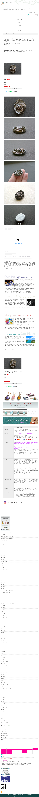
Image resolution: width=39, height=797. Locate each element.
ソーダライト (3, 634)
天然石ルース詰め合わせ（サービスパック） (8, 718)
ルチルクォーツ (3, 703)
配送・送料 (19, 22)
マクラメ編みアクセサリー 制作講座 (7, 538)
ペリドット (3, 682)
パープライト (3, 651)
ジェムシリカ (3, 619)
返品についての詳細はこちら (10, 90)
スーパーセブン (3, 628)
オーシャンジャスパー (5, 569)
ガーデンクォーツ (4, 578)
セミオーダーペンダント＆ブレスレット (8, 536)
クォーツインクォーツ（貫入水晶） (7, 590)
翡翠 (1, 655)
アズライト (3, 553)
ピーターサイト (3, 657)
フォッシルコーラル (4, 665)
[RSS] (1, 791)
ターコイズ (3, 638)
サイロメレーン (3, 609)
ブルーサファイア (4, 672)
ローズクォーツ (3, 709)
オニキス (2, 571)
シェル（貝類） (3, 613)
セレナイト (3, 632)
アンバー (2, 565)
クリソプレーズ (3, 596)
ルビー (2, 705)
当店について (19, 19)
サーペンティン (3, 611)
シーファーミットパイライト (6, 617)
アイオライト (3, 542)
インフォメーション (4, 725)
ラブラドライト (3, 699)
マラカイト (3, 686)
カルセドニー (3, 588)
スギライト (3, 624)
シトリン (2, 615)
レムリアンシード (4, 707)
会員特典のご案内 (4, 733)
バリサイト (3, 653)
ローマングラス (3, 713)
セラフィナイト (3, 630)
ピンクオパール (3, 659)
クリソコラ (3, 594)
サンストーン (3, 607)
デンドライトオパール (5, 647)
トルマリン (3, 649)
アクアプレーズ (3, 544)
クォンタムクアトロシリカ (5, 592)
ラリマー (2, 701)
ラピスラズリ (3, 697)
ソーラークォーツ (4, 636)
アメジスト (3, 559)
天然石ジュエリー (4, 540)
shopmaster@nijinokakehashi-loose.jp (29, 496)
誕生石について (3, 737)
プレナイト (3, 678)
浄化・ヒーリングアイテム (5, 722)
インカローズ (3, 567)
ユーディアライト (4, 695)
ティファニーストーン (5, 642)
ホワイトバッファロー (5, 684)
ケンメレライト (3, 601)
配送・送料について (4, 735)
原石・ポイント (3, 720)
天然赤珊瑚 (3, 605)
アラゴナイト (3, 557)
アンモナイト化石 (11, 33)
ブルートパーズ (3, 676)
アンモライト (3, 563)
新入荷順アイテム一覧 (5, 534)
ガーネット (3, 580)
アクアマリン (3, 546)
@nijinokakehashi (20, 502)
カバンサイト (3, 584)
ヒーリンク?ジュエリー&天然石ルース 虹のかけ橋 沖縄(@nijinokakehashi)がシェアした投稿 (20, 256)
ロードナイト (3, 711)
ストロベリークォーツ (5, 626)
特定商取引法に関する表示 (21, 794)
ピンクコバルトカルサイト (5, 661)
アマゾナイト (3, 555)
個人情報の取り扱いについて (11, 794)
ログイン (19, 30)
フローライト (3, 680)
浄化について (3, 739)
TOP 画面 (5, 33)
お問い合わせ (35, 12)
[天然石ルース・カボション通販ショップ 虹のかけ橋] (7, 3)
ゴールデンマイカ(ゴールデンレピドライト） (8, 603)
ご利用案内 (30, 12)
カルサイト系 (3, 586)
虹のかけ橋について (29, 794)
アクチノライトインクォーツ (6, 548)
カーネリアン (3, 582)
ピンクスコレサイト (4, 663)
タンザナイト (3, 640)
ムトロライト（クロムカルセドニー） (7, 688)
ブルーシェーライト (4, 674)
